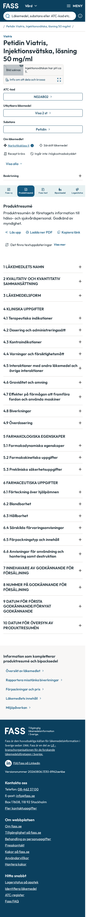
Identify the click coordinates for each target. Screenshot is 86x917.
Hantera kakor (16, 874)
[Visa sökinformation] (80, 16)
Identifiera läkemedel (21, 898)
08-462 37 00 (28, 799)
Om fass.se (13, 836)
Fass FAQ (12, 911)
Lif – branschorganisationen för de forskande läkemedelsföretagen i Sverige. (34, 761)
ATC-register (14, 904)
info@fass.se (25, 805)
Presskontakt (14, 855)
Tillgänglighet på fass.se (23, 842)
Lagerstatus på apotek (21, 892)
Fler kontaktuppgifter (21, 818)
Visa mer (60, 254)
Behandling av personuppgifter (28, 848)
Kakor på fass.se (17, 861)
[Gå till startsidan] (11, 6)
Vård (28, 6)
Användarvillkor (17, 867)
